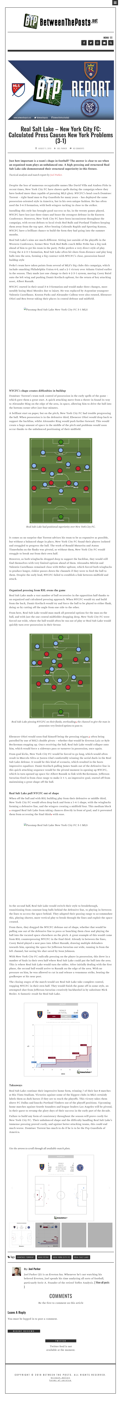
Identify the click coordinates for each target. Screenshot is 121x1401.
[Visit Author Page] (16, 1271)
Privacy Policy (60, 1377)
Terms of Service (60, 1380)
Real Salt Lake (81, 1257)
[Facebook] (84, 42)
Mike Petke (43, 1257)
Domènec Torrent (25, 1257)
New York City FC (61, 1257)
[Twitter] (90, 42)
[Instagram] (97, 42)
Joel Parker (62, 148)
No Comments (78, 148)
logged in (28, 1319)
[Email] (104, 42)
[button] (108, 37)
